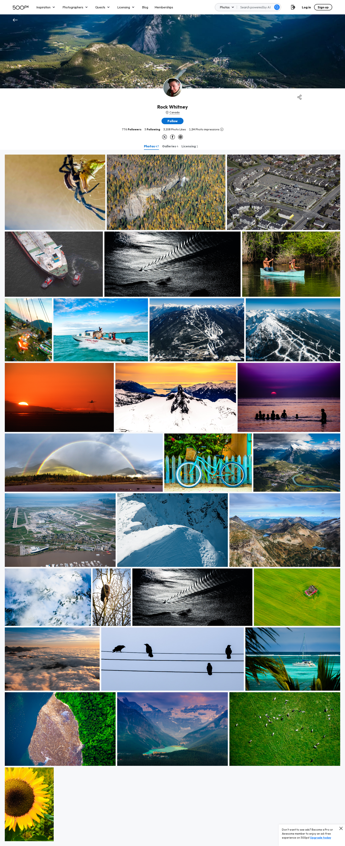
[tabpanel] (172, 498)
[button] (277, 7)
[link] (55, 192)
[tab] (151, 146)
